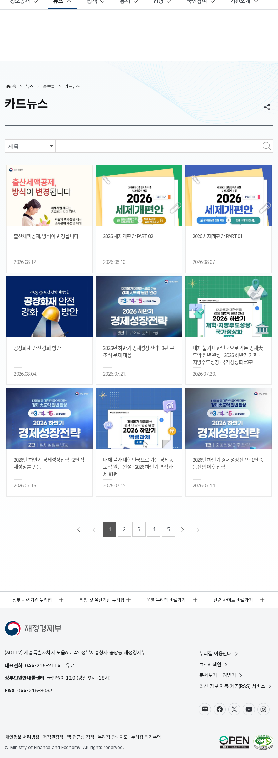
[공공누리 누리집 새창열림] (234, 743)
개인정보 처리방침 (22, 737)
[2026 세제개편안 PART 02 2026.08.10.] (139, 195)
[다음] (183, 529)
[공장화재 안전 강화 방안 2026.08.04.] (49, 306)
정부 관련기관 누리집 (32, 600)
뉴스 (30, 86)
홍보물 (49, 86)
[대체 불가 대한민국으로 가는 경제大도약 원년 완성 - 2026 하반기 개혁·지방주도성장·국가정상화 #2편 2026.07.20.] (228, 306)
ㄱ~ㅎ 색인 (210, 664)
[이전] (94, 529)
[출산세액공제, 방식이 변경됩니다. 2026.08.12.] (49, 195)
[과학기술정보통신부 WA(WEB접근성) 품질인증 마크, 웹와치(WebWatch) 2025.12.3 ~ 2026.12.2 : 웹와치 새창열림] (263, 743)
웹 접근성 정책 (80, 737)
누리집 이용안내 (215, 653)
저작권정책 (53, 737)
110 (70, 678)
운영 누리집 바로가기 (166, 600)
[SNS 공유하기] (267, 107)
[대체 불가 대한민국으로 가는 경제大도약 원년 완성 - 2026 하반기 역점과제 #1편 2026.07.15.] (139, 418)
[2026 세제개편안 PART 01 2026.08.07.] (228, 195)
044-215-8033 (35, 690)
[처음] (79, 529)
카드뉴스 (72, 86)
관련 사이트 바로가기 (233, 600)
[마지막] (199, 529)
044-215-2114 (42, 665)
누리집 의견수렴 (146, 737)
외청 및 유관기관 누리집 (102, 600)
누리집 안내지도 (113, 737)
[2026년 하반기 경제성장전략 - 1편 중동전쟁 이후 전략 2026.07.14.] (228, 418)
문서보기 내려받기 (217, 675)
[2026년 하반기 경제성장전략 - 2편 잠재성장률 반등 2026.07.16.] (49, 418)
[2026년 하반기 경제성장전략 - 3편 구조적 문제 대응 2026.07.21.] (139, 306)
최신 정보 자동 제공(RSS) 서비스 (232, 686)
